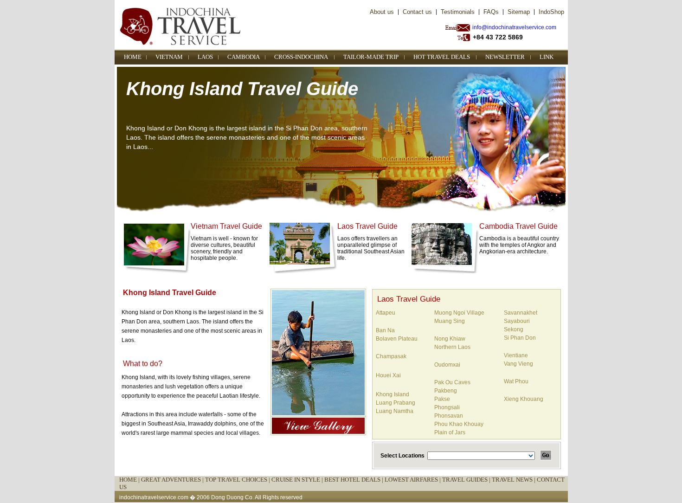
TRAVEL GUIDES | (467, 479)
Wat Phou (516, 381)
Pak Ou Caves (452, 382)
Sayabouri (517, 321)
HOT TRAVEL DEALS (441, 56)
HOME (133, 56)
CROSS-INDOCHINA (301, 56)
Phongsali (447, 407)
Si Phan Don (520, 338)
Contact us (417, 11)
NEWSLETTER (505, 56)
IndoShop (551, 11)
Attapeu (385, 313)
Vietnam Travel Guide (226, 226)
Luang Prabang (395, 403)
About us (382, 11)
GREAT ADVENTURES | (173, 479)
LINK (546, 56)
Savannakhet (520, 313)
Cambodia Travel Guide (518, 226)
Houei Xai (388, 375)
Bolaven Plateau (397, 338)
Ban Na (385, 330)
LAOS (205, 56)
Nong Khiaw (449, 338)
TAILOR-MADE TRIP (371, 56)
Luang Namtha (394, 411)
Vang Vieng (518, 364)
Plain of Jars (449, 432)
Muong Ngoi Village (459, 313)
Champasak (391, 356)
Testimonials (458, 11)
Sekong (513, 329)
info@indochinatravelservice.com (514, 27)
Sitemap (519, 11)
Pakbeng (445, 390)
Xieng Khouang (523, 399)
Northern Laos (452, 347)
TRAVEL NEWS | (514, 479)
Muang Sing (449, 321)
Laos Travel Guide (367, 226)
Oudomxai (447, 364)
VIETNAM (169, 56)
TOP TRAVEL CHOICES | (238, 479)
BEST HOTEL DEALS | (354, 479)
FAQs (491, 11)
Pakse (442, 399)
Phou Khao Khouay (458, 424)
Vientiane (516, 355)
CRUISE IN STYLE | (297, 479)
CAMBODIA (243, 56)
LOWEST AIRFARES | (413, 479)
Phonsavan (448, 416)
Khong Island (392, 394)
